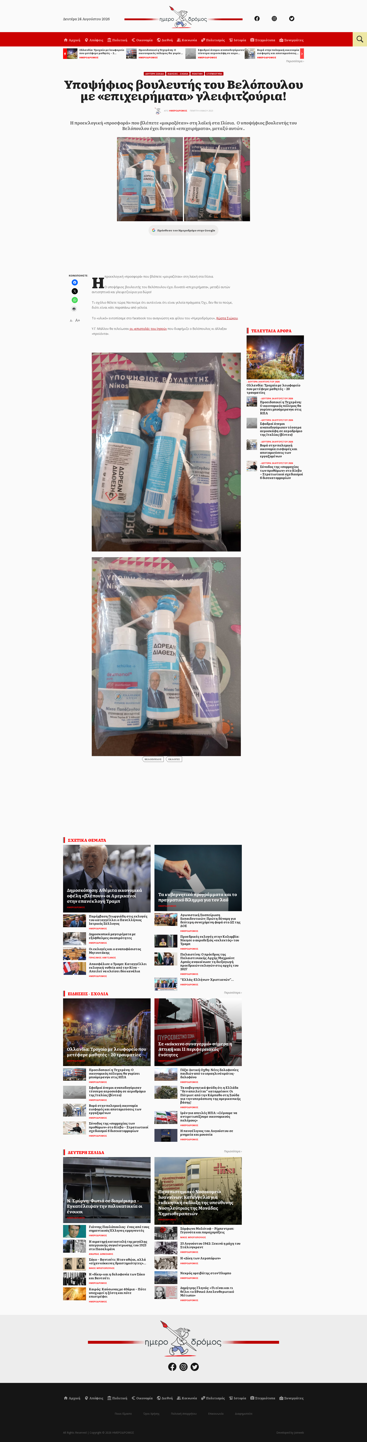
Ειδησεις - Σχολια (178, 73)
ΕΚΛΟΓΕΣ (174, 759)
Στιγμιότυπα (265, 40)
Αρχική (74, 40)
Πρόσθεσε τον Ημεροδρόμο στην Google (186, 230)
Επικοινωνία (215, 1413)
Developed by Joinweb (290, 1432)
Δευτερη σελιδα (86, 1152)
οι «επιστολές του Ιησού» (148, 329)
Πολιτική (119, 40)
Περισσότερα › (295, 61)
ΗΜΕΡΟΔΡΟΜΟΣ (178, 110)
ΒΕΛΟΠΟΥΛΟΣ (153, 759)
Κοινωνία (189, 40)
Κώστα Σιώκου (227, 318)
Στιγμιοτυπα (214, 73)
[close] (339, 16)
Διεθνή (167, 40)
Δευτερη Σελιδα (154, 73)
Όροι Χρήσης (151, 1413)
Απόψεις (96, 40)
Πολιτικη (197, 73)
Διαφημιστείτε (244, 1413)
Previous (64, 54)
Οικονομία (144, 40)
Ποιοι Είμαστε (123, 1413)
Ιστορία (239, 40)
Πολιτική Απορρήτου (184, 1413)
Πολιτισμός (215, 40)
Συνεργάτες (294, 40)
